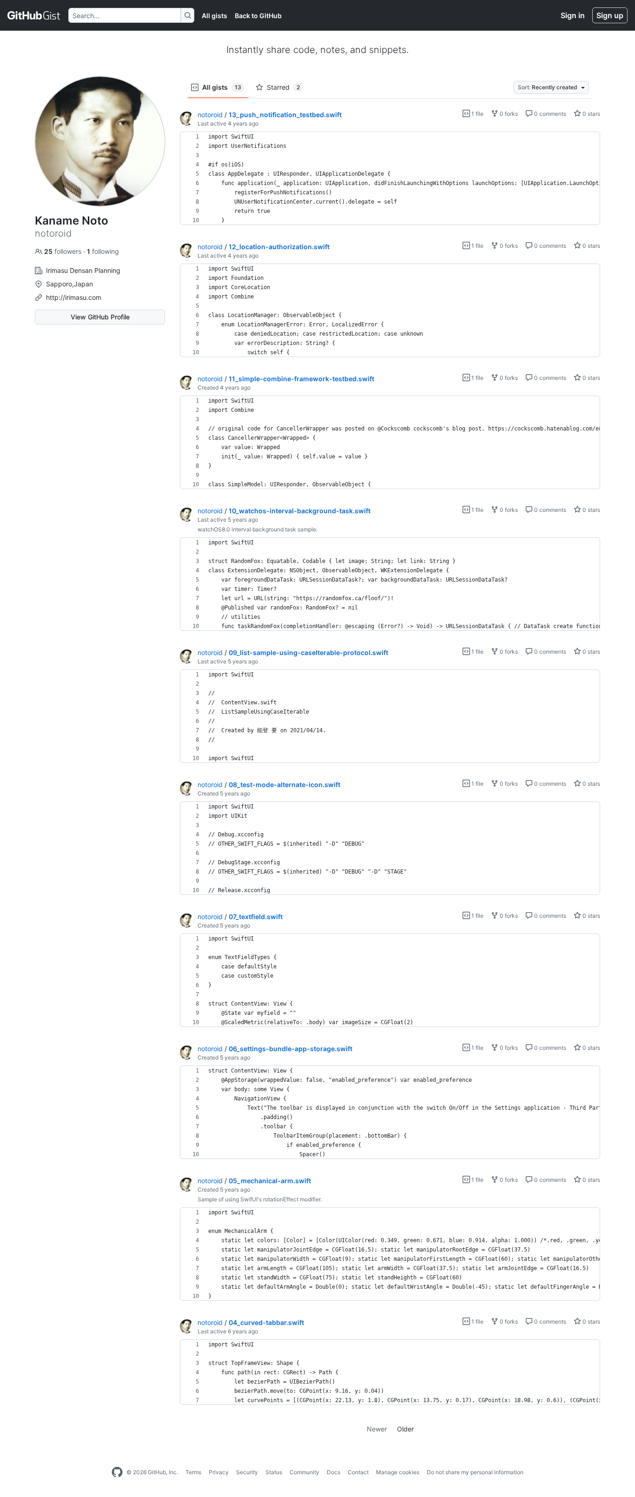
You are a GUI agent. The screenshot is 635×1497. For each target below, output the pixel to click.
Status (273, 1472)
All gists (214, 16)
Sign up (609, 15)
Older (405, 1429)
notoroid (210, 115)
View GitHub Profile (100, 317)
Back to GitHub (258, 16)
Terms (193, 1472)
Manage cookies (397, 1472)
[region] (390, 178)
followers (63, 251)
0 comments (549, 113)
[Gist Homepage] (34, 15)
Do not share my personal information (475, 1472)
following (103, 251)
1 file (476, 113)
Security (247, 1472)
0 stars (590, 113)
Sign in (573, 15)
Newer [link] (377, 1429)
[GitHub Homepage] (117, 1472)
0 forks (508, 113)
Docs (333, 1472)
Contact (358, 1472)
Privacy (219, 1472)
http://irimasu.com (73, 297)
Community (304, 1472)
